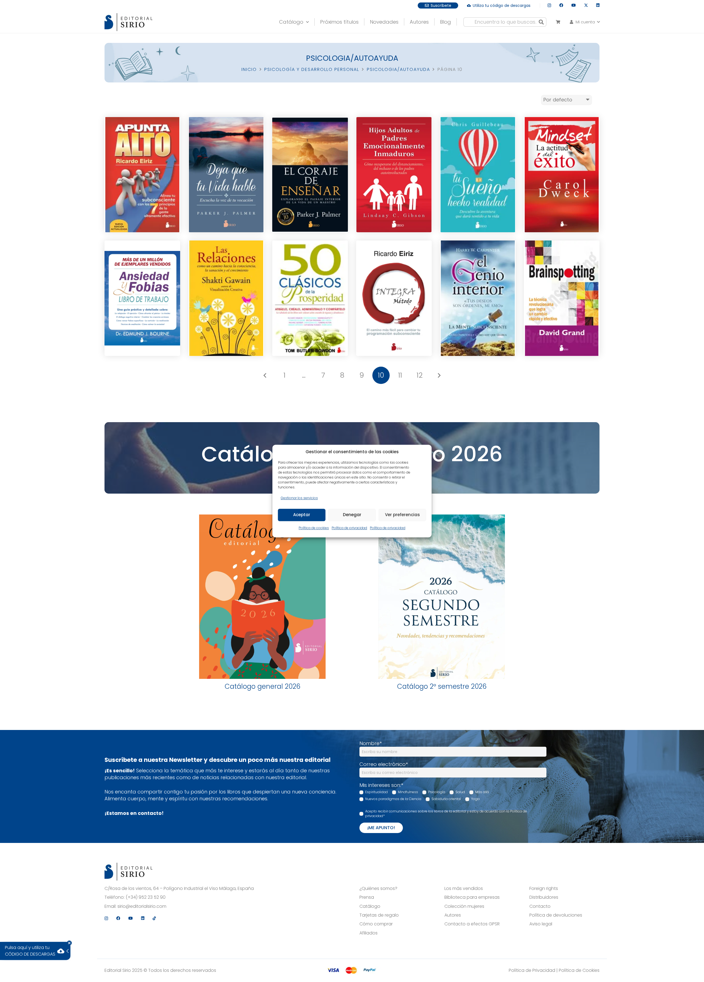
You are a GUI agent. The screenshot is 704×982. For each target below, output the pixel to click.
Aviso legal (540, 924)
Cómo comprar (376, 924)
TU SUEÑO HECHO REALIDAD (478, 146)
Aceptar (301, 515)
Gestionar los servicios (299, 498)
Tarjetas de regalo (379, 915)
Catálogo (369, 906)
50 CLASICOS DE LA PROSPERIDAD (310, 269)
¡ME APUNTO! (381, 828)
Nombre (370, 743)
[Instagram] (549, 5)
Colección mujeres (464, 906)
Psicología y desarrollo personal (311, 69)
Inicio (249, 69)
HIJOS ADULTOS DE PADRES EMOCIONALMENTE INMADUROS (394, 146)
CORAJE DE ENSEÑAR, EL (310, 145)
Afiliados (368, 933)
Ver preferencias (402, 515)
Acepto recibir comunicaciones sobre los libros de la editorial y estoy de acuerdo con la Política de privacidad (446, 813)
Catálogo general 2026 (262, 686)
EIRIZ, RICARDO (142, 177)
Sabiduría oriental (446, 798)
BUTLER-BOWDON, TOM (310, 302)
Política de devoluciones (555, 915)
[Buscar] (541, 22)
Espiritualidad (376, 792)
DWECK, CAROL (561, 177)
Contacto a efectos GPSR (472, 924)
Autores (452, 915)
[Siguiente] (438, 375)
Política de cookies (314, 527)
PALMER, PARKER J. (226, 177)
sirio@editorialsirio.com (141, 906)
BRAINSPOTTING (561, 268)
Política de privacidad (349, 527)
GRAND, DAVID (561, 300)
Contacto (540, 906)
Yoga (475, 798)
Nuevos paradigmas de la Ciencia (393, 798)
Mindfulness (408, 792)
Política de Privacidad (532, 970)
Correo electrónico (383, 764)
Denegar (352, 515)
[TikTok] (154, 918)
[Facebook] (561, 5)
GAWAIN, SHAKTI (226, 300)
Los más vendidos (463, 889)
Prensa (366, 897)
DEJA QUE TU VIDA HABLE (226, 145)
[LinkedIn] (598, 5)
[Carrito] (558, 22)
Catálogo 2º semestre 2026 (441, 686)
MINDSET (562, 145)
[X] (586, 5)
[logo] (128, 22)
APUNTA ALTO (142, 145)
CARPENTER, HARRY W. (478, 300)
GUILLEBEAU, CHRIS (477, 178)
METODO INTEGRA (394, 268)
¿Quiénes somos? (378, 889)
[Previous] (265, 375)
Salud (460, 792)
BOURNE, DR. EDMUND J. (142, 300)
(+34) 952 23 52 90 (146, 897)
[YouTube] (573, 5)
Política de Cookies (579, 970)
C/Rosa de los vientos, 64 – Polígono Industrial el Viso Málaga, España (179, 889)
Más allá (482, 792)
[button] (584, 22)
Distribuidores (543, 897)
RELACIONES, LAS (226, 268)
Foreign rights (543, 889)
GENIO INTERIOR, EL (478, 268)
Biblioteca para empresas (472, 897)
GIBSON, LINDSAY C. (393, 178)
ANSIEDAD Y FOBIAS (142, 268)
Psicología (436, 792)
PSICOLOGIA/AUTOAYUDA (398, 69)
